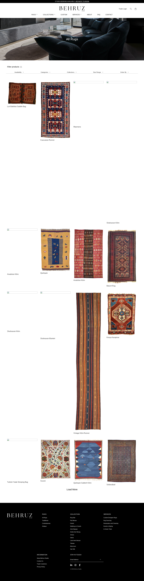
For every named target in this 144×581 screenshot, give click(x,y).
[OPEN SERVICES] (81, 15)
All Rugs (44, 517)
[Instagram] (75, 565)
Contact (109, 14)
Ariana (72, 534)
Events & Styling (108, 526)
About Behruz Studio (43, 558)
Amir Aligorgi (73, 529)
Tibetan (72, 543)
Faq (98, 14)
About (89, 14)
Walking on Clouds (75, 526)
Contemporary (46, 523)
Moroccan (73, 546)
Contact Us (40, 561)
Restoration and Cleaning (111, 523)
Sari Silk (72, 549)
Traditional (45, 520)
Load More (72, 489)
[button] (131, 9)
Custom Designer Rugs (110, 517)
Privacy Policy (41, 566)
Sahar (72, 537)
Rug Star (72, 517)
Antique (44, 526)
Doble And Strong (75, 532)
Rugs (44, 514)
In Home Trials (108, 529)
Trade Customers (42, 564)
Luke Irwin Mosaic (75, 540)
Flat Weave (73, 520)
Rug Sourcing (107, 520)
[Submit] (100, 560)
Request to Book (82, 1)
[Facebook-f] (80, 565)
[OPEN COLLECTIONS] (54, 15)
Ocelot (72, 523)
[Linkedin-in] (71, 565)
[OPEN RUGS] (37, 15)
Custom (64, 14)
